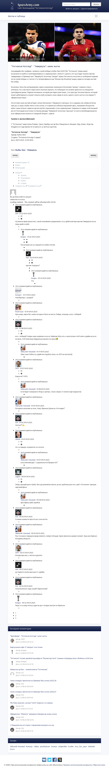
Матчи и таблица (16, 16)
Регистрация (20, 168)
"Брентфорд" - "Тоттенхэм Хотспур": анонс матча (28, 636)
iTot (13, 59)
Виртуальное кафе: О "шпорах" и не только (26, 647)
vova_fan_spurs (81, 746)
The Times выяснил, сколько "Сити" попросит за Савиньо (31, 703)
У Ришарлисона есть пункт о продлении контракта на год (32, 725)
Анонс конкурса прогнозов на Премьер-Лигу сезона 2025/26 (33, 680)
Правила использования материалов (77, 765)
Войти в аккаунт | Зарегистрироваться (82, 8)
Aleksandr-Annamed (17, 746)
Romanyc (29, 746)
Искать (96, 4)
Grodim (71, 746)
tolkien (36, 746)
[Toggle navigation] (96, 16)
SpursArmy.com (28, 5)
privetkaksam (45, 746)
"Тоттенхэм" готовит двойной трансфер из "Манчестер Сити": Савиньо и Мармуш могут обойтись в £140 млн (51, 658)
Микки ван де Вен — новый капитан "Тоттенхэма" (29, 669)
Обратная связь (99, 765)
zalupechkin (62, 746)
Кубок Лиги (20, 150)
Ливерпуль (32, 150)
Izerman (54, 746)
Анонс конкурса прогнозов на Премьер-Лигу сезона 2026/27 (33, 691)
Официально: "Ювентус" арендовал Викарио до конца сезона (33, 714)
